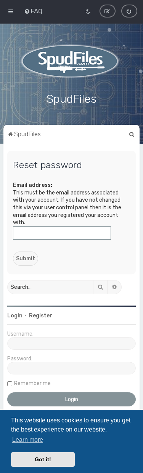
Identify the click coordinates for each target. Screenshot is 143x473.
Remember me (32, 383)
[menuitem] (33, 11)
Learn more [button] (27, 439)
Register (40, 315)
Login (14, 315)
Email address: (32, 185)
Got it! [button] (43, 459)
